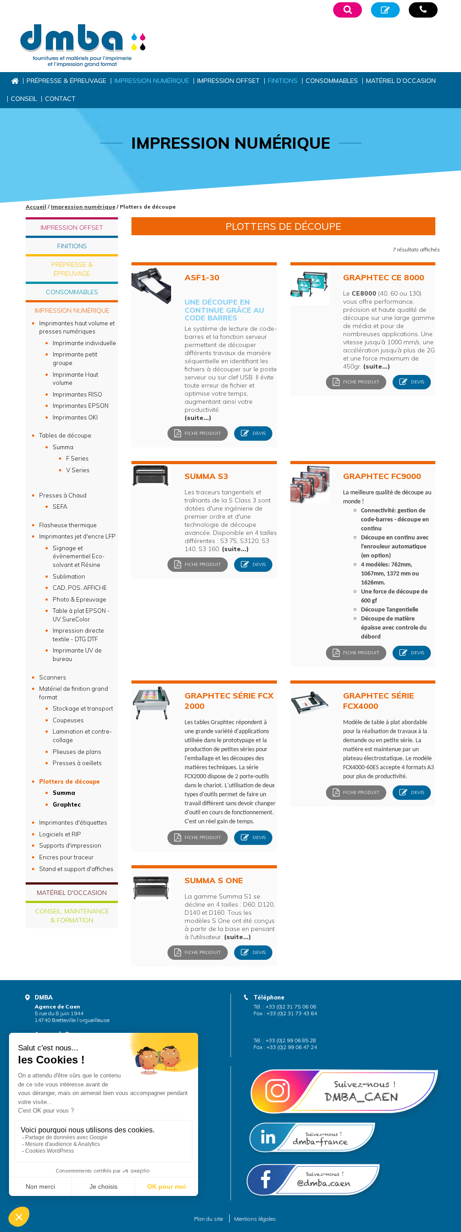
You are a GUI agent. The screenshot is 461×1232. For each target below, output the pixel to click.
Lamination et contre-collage (82, 736)
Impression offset (228, 81)
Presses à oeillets (77, 763)
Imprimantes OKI (75, 417)
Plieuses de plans (77, 751)
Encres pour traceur (66, 857)
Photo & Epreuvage (79, 599)
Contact (60, 99)
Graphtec (67, 804)
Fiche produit (202, 433)
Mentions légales (255, 1218)
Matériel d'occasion (72, 893)
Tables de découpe (65, 435)
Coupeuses (68, 720)
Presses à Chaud (62, 495)
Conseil (24, 99)
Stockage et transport (83, 708)
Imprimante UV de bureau (77, 654)
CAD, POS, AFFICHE (80, 587)
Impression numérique (151, 81)
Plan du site (208, 1218)
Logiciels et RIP (60, 834)
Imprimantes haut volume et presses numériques (77, 327)
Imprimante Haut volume (75, 379)
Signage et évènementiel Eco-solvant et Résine (79, 556)
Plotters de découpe (69, 781)
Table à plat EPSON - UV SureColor (81, 615)
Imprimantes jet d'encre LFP (77, 536)
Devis (258, 433)
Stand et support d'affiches (76, 868)
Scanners (52, 677)
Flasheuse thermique (68, 525)
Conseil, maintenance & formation (72, 915)
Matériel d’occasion (401, 81)
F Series (77, 458)
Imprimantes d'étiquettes (73, 822)
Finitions (283, 81)
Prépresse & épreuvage (66, 81)
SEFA (60, 506)
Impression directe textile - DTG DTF (78, 635)
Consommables (332, 81)
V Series (78, 470)
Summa (63, 447)
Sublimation (69, 576)
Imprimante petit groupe (75, 358)
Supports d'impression (70, 845)
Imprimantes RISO (77, 394)
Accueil (15, 81)
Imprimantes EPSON (80, 405)
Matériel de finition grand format (73, 693)
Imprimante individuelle (84, 343)
